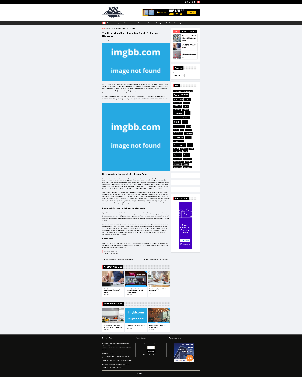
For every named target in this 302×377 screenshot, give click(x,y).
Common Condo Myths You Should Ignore (157, 326)
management (179, 145)
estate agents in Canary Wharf (179, 126)
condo (187, 113)
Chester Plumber (177, 109)
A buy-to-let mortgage (188, 91)
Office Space (191, 148)
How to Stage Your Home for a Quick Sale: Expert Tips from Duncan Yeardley (135, 290)
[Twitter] (190, 2)
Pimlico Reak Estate (154, 354)
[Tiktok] (192, 2)
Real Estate (111, 23)
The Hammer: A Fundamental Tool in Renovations (113, 364)
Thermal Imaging (177, 164)
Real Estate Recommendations (136, 325)
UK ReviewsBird (185, 164)
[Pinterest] (194, 2)
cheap (186, 106)
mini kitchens (190, 144)
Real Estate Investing (173, 23)
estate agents (184, 121)
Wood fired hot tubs (187, 167)
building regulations (177, 102)
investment (178, 138)
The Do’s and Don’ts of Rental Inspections (158, 289)
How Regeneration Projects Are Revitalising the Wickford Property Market (189, 37)
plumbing (185, 151)
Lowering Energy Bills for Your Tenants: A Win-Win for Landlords (117, 360)
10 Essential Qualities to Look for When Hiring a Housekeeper (113, 326)
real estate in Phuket (178, 158)
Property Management (141, 23)
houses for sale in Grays (178, 132)
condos (177, 117)
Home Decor (176, 129)
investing (188, 133)
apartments (178, 99)
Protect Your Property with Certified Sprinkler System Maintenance (189, 54)
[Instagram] (187, 2)
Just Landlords (188, 136)
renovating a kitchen (187, 158)
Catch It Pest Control (177, 105)
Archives (175, 73)
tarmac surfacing (188, 161)
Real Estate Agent (157, 23)
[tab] (176, 31)
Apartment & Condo (124, 23)
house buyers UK (189, 129)
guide (189, 126)
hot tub (181, 129)
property (177, 155)
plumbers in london (177, 151)
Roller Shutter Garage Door (178, 161)
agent (176, 95)
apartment (184, 95)
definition (110, 253)
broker (187, 99)
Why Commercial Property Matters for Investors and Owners (112, 290)
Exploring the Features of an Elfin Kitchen (111, 367)
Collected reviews (185, 109)
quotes (186, 155)
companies (178, 113)
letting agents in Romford (178, 141)
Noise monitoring (184, 148)
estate (116, 253)
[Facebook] (185, 2)
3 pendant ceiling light (178, 91)
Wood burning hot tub (178, 167)
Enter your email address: (151, 344)
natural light (176, 148)
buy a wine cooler (187, 102)
